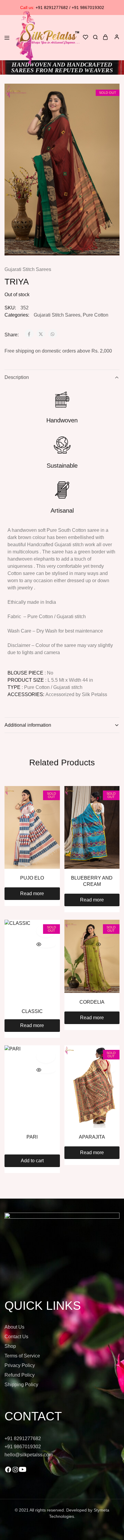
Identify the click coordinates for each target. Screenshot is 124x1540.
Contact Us (16, 1336)
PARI (32, 1136)
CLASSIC (32, 1011)
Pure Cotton (95, 314)
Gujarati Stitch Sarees (28, 269)
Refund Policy (20, 1375)
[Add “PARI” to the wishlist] (45, 1056)
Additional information (28, 725)
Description (17, 377)
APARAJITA (92, 1136)
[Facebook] (8, 1471)
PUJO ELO (32, 877)
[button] (32, 1160)
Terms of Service (22, 1355)
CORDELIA (91, 1002)
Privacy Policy (20, 1365)
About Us (14, 1327)
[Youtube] (22, 1471)
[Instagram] (15, 1471)
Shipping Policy (21, 1384)
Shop (10, 1346)
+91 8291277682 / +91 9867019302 (62, 7)
